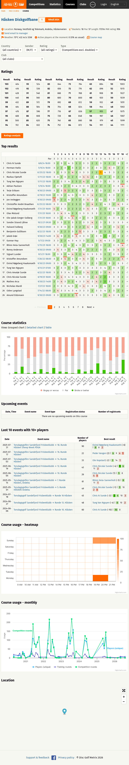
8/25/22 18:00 (44, 172)
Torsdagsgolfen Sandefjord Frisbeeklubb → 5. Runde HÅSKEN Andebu (40, 488)
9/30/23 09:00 (44, 190)
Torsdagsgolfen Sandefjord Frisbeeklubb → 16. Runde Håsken (40, 453)
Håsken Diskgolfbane (19, 19)
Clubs (83, 4)
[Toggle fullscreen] (123, 690)
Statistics (55, 4)
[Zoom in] (123, 696)
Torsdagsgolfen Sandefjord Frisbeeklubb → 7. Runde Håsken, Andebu (39, 481)
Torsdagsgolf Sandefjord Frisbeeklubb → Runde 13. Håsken (43, 502)
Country (5, 46)
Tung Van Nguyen (101, 502)
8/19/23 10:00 (44, 195)
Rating (43, 46)
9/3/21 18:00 (44, 254)
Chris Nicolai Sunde (102, 466)
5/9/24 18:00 (44, 168)
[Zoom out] (123, 701)
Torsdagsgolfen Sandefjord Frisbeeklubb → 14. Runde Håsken (40, 460)
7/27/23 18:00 (44, 286)
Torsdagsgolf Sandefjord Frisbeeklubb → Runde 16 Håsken (43, 495)
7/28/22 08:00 (44, 259)
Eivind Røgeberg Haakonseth (107, 445)
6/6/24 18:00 (44, 163)
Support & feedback (37, 757)
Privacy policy (66, 757)
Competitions (37, 4)
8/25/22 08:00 (44, 204)
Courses (70, 4)
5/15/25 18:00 (44, 245)
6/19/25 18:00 (44, 277)
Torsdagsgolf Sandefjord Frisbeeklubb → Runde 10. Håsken (43, 509)
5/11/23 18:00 (44, 177)
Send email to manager (16, 33)
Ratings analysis (12, 135)
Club (3, 55)
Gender (29, 46)
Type (63, 46)
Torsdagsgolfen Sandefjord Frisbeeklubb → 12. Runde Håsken (40, 467)
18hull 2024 (53, 19)
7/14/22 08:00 (44, 290)
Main (3, 11)
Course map (96, 37)
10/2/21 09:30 (44, 222)
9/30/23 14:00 (44, 236)
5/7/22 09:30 (44, 240)
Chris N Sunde (100, 495)
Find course (14, 11)
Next (89, 307)
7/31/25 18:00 (44, 208)
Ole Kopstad (99, 460)
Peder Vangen (99, 453)
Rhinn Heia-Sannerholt (104, 480)
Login (104, 4)
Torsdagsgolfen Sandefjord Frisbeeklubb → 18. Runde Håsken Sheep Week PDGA (40, 446)
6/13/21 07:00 (44, 268)
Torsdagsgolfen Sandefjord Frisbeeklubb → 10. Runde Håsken (40, 474)
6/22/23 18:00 (44, 231)
